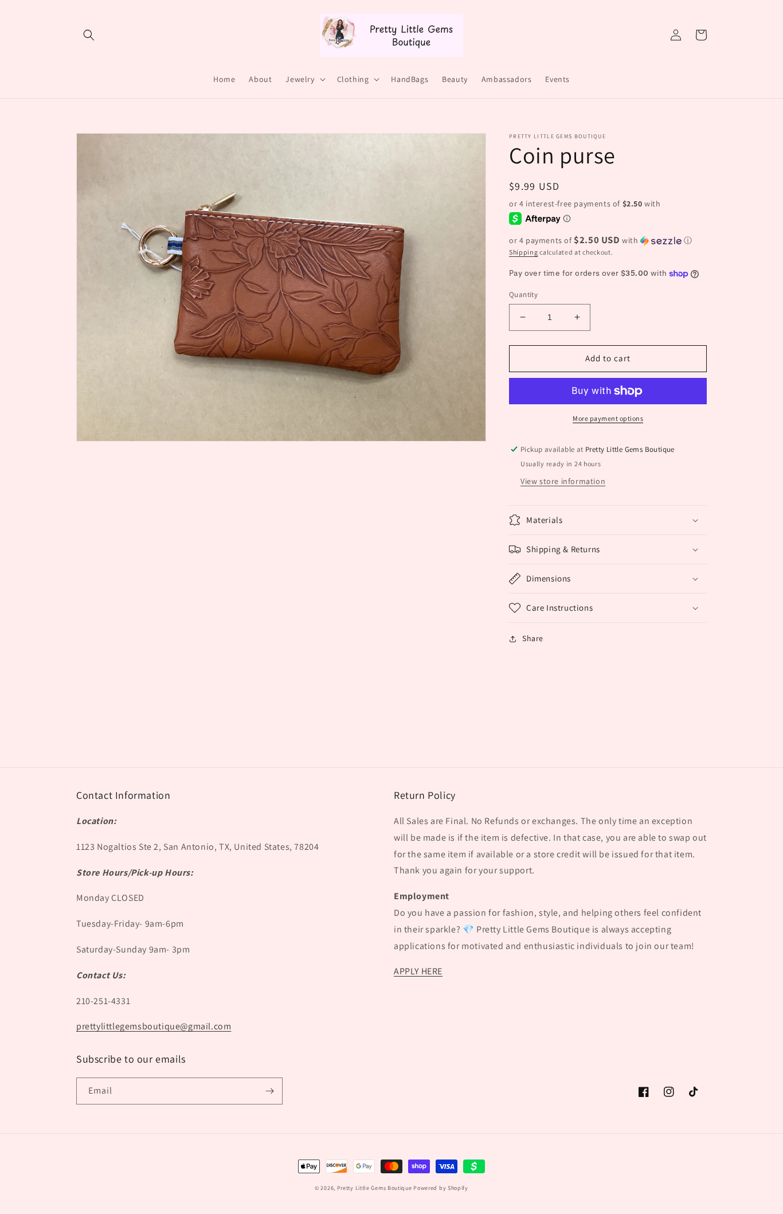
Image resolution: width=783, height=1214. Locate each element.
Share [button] (532, 638)
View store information (562, 481)
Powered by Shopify (440, 1188)
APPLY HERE (418, 971)
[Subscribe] (269, 1091)
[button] (88, 35)
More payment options (608, 418)
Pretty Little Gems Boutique (374, 1188)
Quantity (523, 294)
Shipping (523, 252)
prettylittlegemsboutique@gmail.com (153, 1026)
